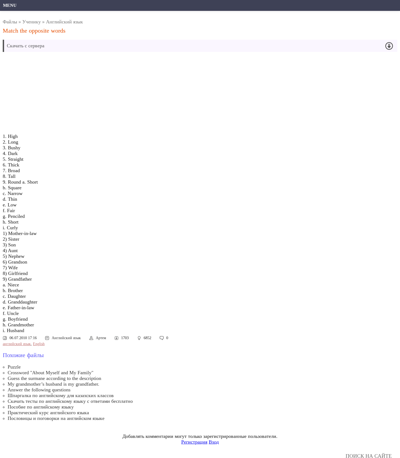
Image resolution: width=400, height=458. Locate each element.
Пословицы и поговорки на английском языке (56, 418)
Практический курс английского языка (48, 412)
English (39, 344)
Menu (10, 5)
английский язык (17, 344)
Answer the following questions (39, 389)
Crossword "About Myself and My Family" (50, 372)
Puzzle (14, 367)
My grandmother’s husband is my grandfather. (53, 384)
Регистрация (194, 442)
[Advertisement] (139, 94)
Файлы (10, 21)
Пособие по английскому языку (41, 407)
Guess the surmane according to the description (54, 378)
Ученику (31, 21)
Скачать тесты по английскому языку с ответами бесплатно (70, 401)
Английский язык (64, 21)
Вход (214, 442)
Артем (101, 338)
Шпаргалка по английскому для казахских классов (61, 395)
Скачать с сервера (25, 45)
